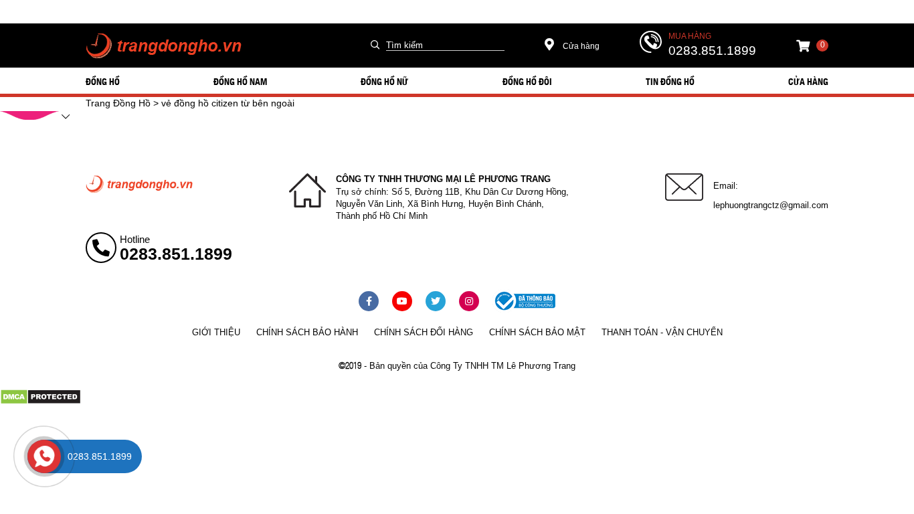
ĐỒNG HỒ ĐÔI (527, 81)
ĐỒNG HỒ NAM (240, 81)
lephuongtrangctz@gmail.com (770, 205)
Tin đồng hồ (670, 81)
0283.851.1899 (712, 51)
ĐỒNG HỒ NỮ (384, 81)
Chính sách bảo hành (307, 332)
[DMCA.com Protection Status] (40, 401)
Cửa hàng (580, 46)
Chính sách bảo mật (537, 332)
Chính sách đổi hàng (423, 332)
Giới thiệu (216, 332)
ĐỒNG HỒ (103, 81)
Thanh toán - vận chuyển (662, 332)
